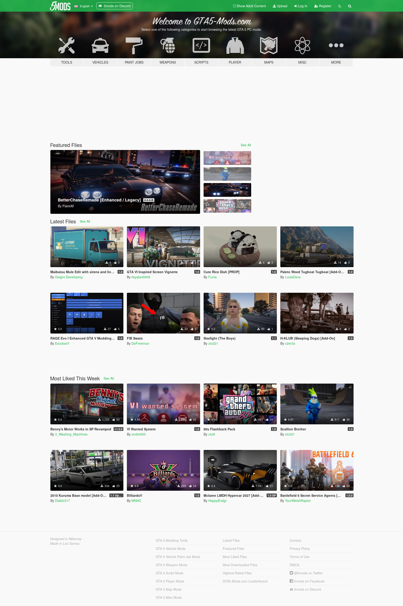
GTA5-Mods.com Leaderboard (245, 581)
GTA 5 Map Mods (168, 589)
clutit (211, 434)
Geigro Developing (69, 277)
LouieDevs (293, 277)
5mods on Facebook (308, 581)
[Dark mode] (340, 6)
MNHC (136, 500)
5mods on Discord (307, 589)
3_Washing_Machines (71, 434)
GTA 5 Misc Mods (169, 597)
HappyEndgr (217, 500)
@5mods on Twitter (308, 573)
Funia (212, 277)
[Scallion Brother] (227, 174)
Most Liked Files (235, 556)
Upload (281, 5)
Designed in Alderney (66, 538)
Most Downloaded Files (240, 564)
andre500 (139, 434)
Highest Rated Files (237, 573)
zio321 (213, 343)
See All (246, 145)
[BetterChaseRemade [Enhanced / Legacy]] (227, 190)
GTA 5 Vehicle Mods (170, 548)
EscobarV (62, 343)
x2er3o (290, 343)
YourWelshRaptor (298, 500)
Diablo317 (62, 500)
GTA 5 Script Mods (169, 573)
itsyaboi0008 (141, 277)
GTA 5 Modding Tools (172, 540)
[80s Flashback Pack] (227, 206)
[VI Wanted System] (227, 158)
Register (324, 5)
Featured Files (233, 548)
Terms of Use (299, 556)
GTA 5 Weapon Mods (171, 564)
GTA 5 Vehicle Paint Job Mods (178, 556)
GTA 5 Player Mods (170, 581)
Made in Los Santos (65, 543)
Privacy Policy (300, 548)
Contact (295, 540)
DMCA (294, 564)
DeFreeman (140, 343)
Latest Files (231, 540)
